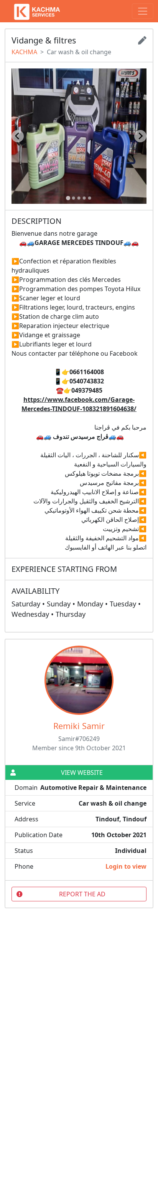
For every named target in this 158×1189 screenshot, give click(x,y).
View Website (82, 772)
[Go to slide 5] (89, 198)
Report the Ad (82, 894)
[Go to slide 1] (68, 198)
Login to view (125, 866)
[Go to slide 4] (84, 198)
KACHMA (24, 52)
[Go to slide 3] (79, 198)
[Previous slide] (18, 136)
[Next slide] (140, 136)
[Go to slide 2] (73, 198)
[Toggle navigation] (142, 11)
